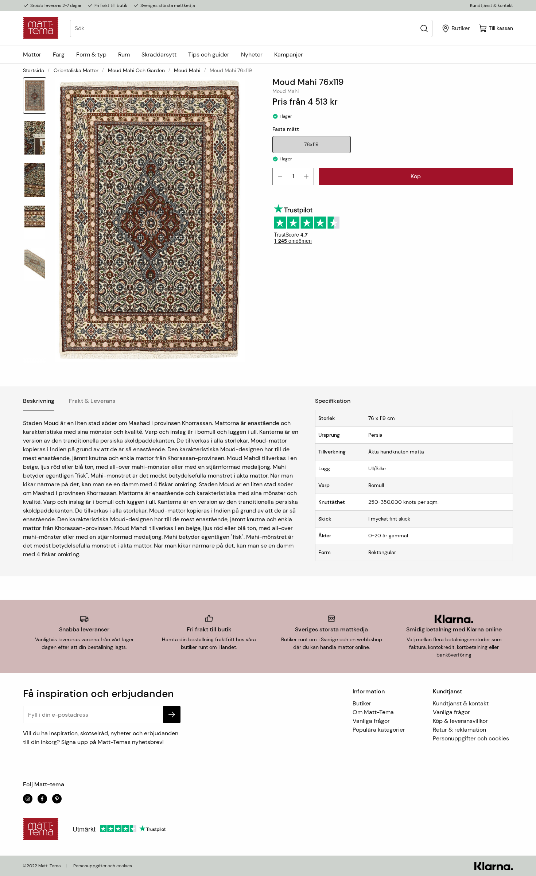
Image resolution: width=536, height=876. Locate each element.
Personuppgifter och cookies (471, 738)
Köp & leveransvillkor (460, 721)
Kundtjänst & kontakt (491, 5)
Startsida (33, 70)
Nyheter (252, 54)
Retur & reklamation (459, 729)
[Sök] (423, 28)
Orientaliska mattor (76, 70)
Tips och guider (208, 54)
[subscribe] (171, 714)
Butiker (362, 703)
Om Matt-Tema (373, 712)
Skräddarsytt (158, 54)
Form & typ (91, 54)
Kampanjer (288, 54)
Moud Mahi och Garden (136, 70)
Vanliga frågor (371, 721)
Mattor (32, 54)
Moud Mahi (187, 70)
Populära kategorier (379, 729)
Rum (124, 54)
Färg (59, 54)
